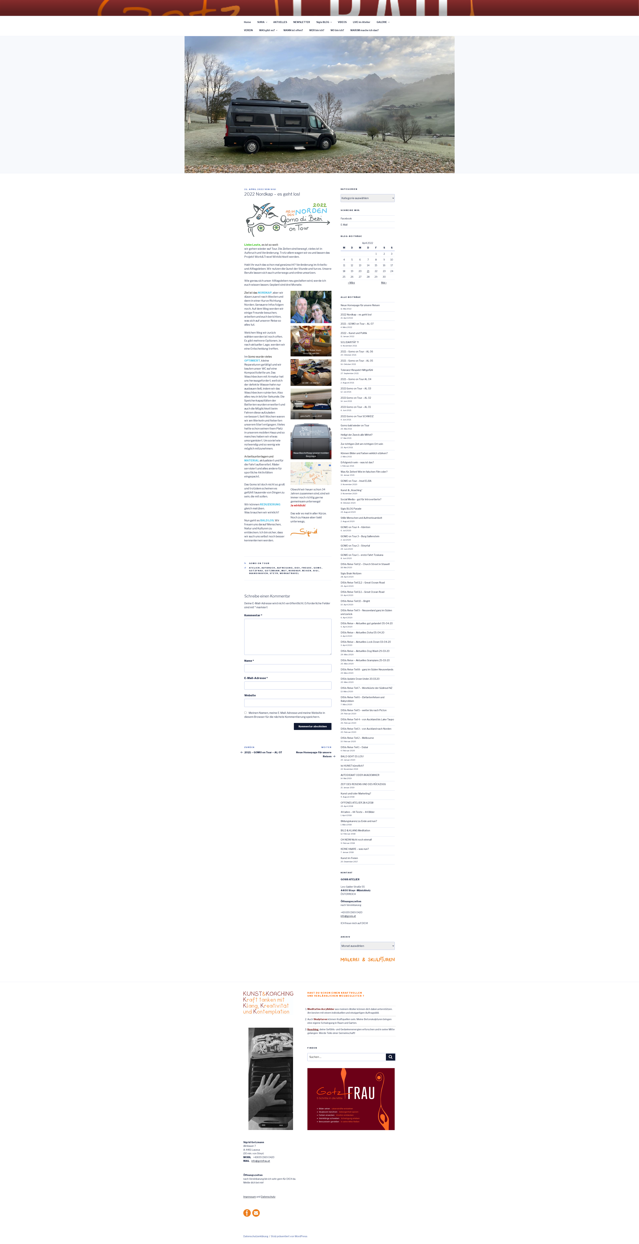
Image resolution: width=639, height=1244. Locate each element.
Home (247, 22)
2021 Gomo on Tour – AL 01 (356, 407)
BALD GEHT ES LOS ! (352, 756)
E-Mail (344, 224)
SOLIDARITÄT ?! (350, 342)
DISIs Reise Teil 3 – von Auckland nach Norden (366, 728)
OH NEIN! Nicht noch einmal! (356, 839)
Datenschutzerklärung (255, 1236)
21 (368, 271)
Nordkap (295, 570)
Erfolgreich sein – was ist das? (357, 462)
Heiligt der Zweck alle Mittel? (357, 434)
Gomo (318, 568)
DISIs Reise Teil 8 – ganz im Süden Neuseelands (367, 669)
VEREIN (248, 30)
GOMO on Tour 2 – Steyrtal (355, 545)
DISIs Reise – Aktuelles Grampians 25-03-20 (365, 660)
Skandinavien (258, 573)
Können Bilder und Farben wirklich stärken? (364, 453)
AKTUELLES (280, 22)
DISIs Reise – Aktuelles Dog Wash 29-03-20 (365, 651)
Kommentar (253, 615)
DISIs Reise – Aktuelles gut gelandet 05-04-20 (367, 623)
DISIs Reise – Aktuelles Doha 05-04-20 (362, 632)
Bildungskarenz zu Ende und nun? (359, 821)
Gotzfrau (256, 570)
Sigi (273, 189)
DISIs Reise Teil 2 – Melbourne (357, 737)
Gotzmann (272, 570)
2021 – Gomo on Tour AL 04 (356, 379)
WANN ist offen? (293, 30)
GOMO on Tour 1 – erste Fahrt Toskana (362, 554)
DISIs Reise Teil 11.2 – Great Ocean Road (363, 582)
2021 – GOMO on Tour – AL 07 (357, 323)
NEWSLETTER (301, 22)
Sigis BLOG (322, 22)
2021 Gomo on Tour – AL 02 (356, 397)
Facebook (346, 218)
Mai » (384, 282)
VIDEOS (342, 22)
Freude (307, 568)
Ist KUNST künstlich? (352, 765)
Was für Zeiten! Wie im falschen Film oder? (364, 471)
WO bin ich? (337, 30)
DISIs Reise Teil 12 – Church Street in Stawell (365, 564)
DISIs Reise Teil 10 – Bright (355, 601)
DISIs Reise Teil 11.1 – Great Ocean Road (362, 591)
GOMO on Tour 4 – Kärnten (355, 527)
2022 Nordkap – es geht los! (356, 314)
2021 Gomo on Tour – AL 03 (356, 388)
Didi (297, 568)
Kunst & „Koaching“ (351, 490)
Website (250, 695)
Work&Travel (289, 573)
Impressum (249, 1196)
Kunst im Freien (349, 858)
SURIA (261, 22)
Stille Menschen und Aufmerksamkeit (361, 517)
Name (249, 660)
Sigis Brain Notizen (351, 573)
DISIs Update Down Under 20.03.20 (360, 678)
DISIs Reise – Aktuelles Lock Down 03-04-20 (366, 641)
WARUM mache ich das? (364, 30)
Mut (284, 570)
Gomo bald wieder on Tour (355, 425)
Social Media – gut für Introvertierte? (361, 499)
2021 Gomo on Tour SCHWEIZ (357, 416)
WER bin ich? (316, 30)
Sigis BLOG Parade (351, 508)
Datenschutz (268, 1196)
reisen (307, 570)
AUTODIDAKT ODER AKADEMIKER (360, 775)
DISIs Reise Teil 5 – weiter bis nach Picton (364, 710)
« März (351, 282)
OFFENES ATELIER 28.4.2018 (357, 802)
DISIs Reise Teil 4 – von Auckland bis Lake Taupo (367, 719)
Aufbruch (268, 568)
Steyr (274, 573)
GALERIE (382, 22)
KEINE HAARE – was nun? (355, 848)
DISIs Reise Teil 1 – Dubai (354, 747)
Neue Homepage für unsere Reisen (360, 305)
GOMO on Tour (259, 563)
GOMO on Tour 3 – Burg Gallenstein (360, 536)
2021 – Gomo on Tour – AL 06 (357, 351)
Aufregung (285, 568)
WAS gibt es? (267, 30)
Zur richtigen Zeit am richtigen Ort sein (362, 443)
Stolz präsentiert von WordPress (289, 1236)
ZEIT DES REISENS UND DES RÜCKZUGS (363, 784)
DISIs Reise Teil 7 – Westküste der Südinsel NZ (366, 688)
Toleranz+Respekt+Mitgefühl (357, 370)
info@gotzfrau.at (260, 1160)
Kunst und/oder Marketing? (356, 793)
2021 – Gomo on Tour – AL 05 (357, 360)
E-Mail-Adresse (256, 678)
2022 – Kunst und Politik (354, 333)
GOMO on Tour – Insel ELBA (356, 480)
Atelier (254, 568)
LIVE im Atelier (361, 22)
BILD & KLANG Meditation (355, 830)
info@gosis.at (348, 916)
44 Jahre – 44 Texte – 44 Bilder (358, 812)
